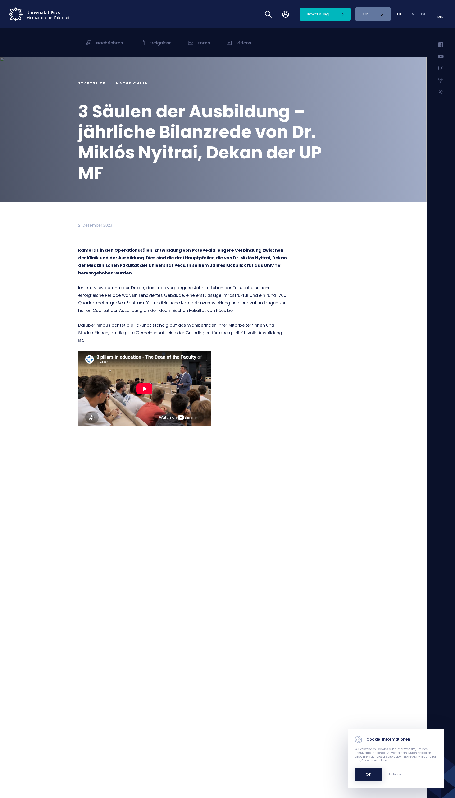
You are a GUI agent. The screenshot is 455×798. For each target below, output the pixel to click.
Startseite (91, 83)
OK (366, 774)
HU (400, 14)
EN (412, 14)
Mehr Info (395, 774)
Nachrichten (132, 83)
